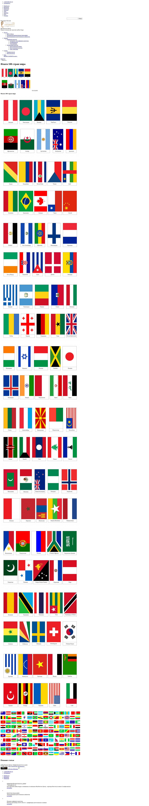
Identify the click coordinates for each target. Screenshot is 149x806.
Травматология (11, 52)
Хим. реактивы (14, 49)
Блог (5, 55)
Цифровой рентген (12, 39)
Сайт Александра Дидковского (16, 766)
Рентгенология (11, 53)
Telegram (6, 10)
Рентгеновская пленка (16, 46)
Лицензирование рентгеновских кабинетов (18, 36)
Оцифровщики (14, 42)
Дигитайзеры (13, 43)
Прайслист (6, 6)
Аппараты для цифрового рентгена (19, 41)
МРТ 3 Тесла (10, 34)
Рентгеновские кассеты (16, 48)
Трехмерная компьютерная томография (17, 35)
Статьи (5, 50)
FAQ (5, 14)
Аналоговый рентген (12, 45)
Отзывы (6, 15)
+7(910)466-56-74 (8, 2)
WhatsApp (6, 8)
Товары (6, 38)
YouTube (6, 13)
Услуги (5, 32)
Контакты (6, 7)
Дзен (5, 11)
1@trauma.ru (7, 3)
